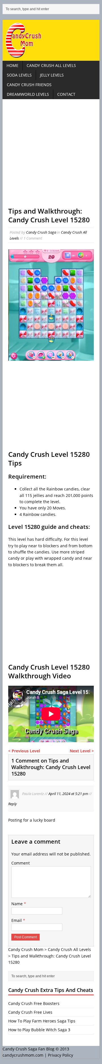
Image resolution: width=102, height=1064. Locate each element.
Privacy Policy (60, 1055)
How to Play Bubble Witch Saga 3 (39, 1029)
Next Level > (82, 751)
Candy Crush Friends (29, 84)
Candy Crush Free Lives (30, 1012)
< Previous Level (24, 751)
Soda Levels (19, 75)
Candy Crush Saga (41, 232)
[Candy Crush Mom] (51, 40)
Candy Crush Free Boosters (34, 1003)
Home (12, 65)
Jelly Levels (52, 75)
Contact (66, 94)
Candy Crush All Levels (51, 65)
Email (17, 920)
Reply (12, 803)
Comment (20, 863)
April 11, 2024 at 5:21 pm (68, 793)
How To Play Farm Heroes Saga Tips (41, 1021)
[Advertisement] (51, 156)
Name (17, 903)
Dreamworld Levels (28, 94)
